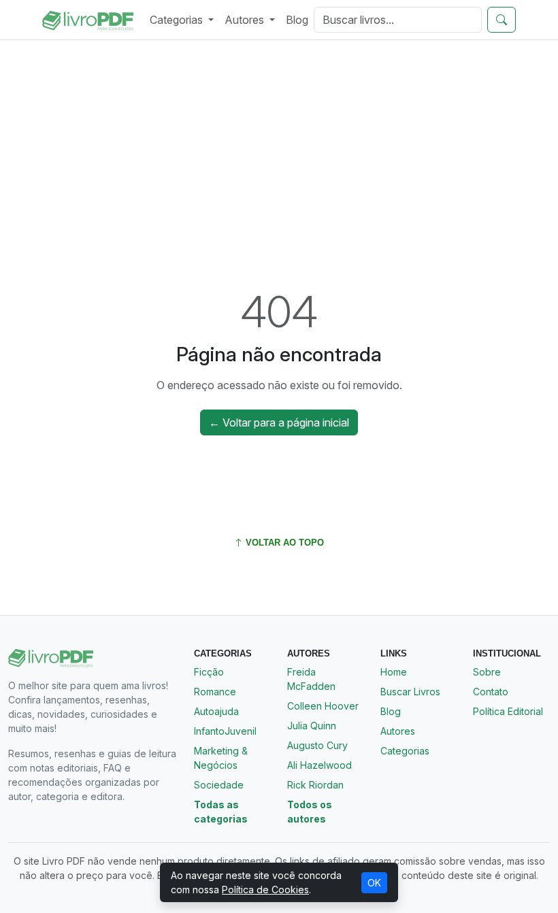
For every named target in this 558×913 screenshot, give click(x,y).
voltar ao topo (283, 542)
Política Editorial (508, 711)
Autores (397, 731)
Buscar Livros (410, 691)
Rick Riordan (315, 785)
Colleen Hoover (323, 706)
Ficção (209, 672)
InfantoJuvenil (225, 731)
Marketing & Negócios (221, 758)
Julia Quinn (311, 725)
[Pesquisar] (501, 20)
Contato (490, 691)
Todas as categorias (221, 812)
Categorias (404, 751)
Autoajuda (216, 711)
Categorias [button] (178, 20)
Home (393, 672)
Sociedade (219, 785)
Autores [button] (246, 20)
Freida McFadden (311, 679)
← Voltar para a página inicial (279, 422)
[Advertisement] (279, 151)
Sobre (487, 672)
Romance (215, 691)
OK (374, 883)
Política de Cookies (265, 889)
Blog (297, 20)
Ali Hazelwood (319, 765)
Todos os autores (309, 812)
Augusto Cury (317, 745)
